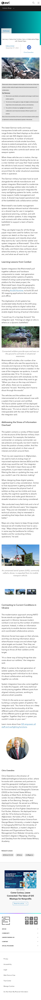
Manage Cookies (9, 986)
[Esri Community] (27, 922)
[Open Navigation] (38, 3)
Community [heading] (5, 933)
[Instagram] (31, 922)
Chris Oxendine (28, 52)
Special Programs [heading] (8, 945)
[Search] (34, 3)
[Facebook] (27, 918)
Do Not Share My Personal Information (16, 992)
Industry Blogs (6, 8)
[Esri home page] (5, 3)
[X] (31, 918)
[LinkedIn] (36, 918)
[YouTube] (36, 922)
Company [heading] (5, 941)
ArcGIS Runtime (16, 290)
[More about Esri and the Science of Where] (6, 921)
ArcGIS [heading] (4, 929)
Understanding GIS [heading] (8, 937)
